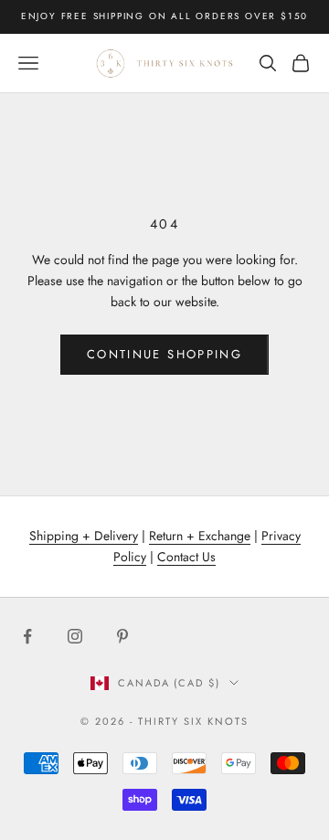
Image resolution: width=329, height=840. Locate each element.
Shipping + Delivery (83, 535)
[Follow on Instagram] (75, 636)
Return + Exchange (199, 535)
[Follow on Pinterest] (122, 636)
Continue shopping (164, 354)
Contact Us (186, 557)
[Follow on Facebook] (27, 636)
